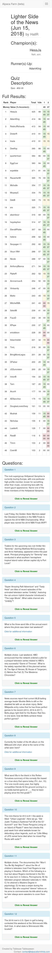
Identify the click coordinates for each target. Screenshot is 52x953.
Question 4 (10, 580)
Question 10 (10, 809)
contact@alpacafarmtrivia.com (36, 951)
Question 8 (10, 735)
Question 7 (10, 691)
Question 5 (10, 617)
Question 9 (10, 768)
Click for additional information (18, 631)
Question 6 (10, 648)
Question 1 (10, 469)
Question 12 (10, 913)
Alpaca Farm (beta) (13, 4)
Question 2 (10, 507)
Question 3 (10, 539)
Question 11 (10, 855)
